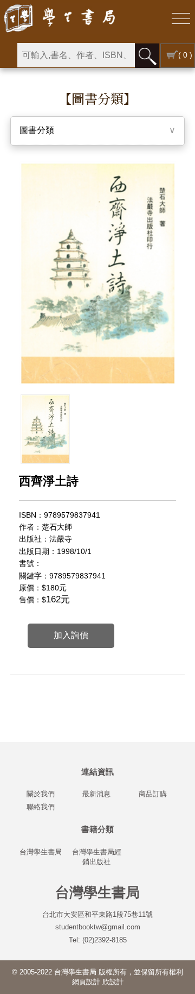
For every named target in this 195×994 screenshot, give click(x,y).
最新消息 (96, 794)
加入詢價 (71, 635)
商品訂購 (153, 794)
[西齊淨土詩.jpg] (45, 429)
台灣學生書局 (41, 852)
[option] (45, 429)
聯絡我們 (41, 807)
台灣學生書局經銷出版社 (96, 857)
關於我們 (41, 794)
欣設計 (112, 982)
